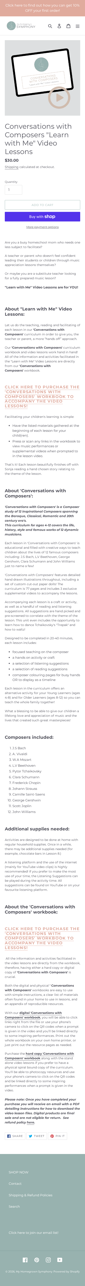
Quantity (11, 181)
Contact (15, 1183)
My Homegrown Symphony (34, 1271)
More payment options (42, 227)
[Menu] (77, 26)
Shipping (12, 167)
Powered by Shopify (66, 1271)
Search (14, 1206)
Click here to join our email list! (33, 1233)
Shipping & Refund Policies (30, 1195)
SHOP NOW (19, 1172)
